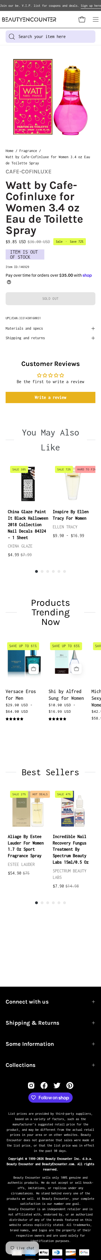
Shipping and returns (25, 338)
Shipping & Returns (32, 1023)
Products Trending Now (50, 612)
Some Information (30, 1044)
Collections (21, 1065)
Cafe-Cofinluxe (29, 171)
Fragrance (28, 151)
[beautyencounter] (29, 19)
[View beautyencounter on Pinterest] (70, 1085)
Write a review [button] (50, 397)
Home (9, 151)
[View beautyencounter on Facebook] (44, 1085)
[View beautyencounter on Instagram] (31, 1085)
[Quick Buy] (33, 668)
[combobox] (50, 36)
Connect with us (27, 1001)
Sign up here (91, 5)
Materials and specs (24, 328)
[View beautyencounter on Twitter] (57, 1085)
